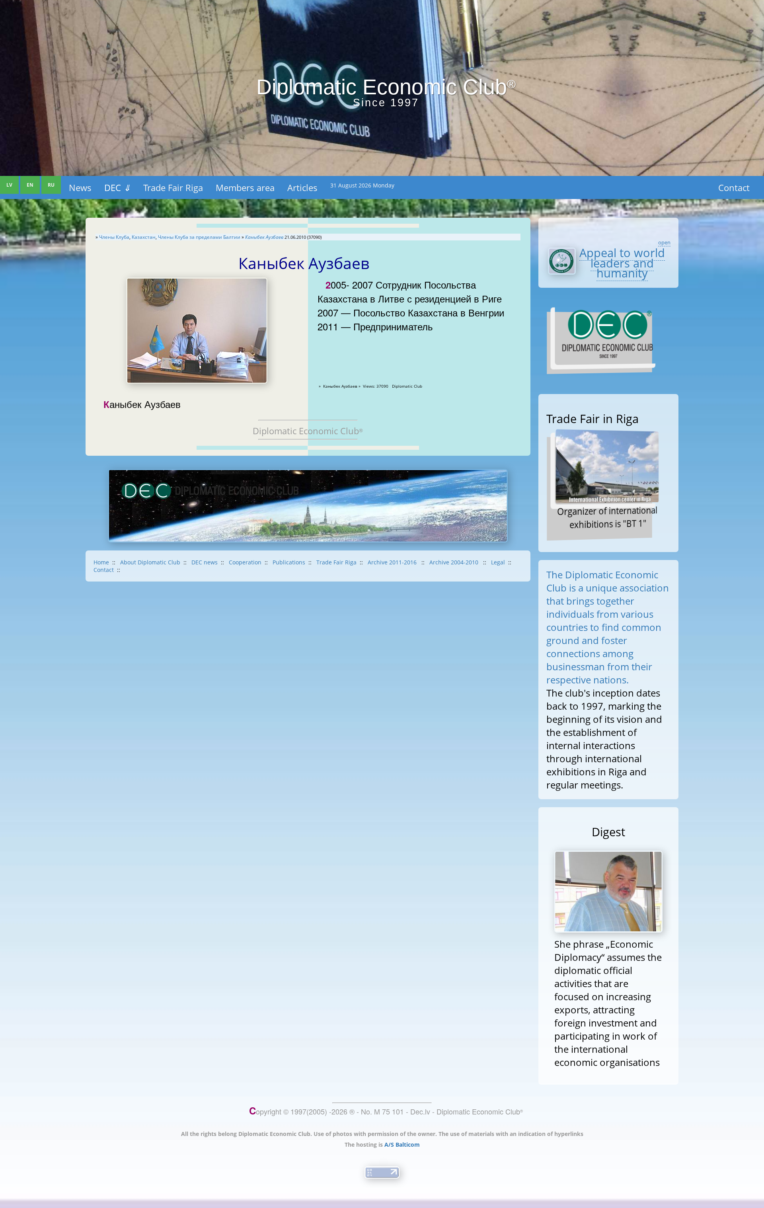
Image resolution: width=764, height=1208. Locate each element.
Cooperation (245, 562)
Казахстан (144, 237)
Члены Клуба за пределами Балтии (199, 237)
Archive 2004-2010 (454, 562)
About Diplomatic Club (150, 562)
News (80, 187)
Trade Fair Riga (173, 187)
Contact (734, 187)
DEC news (204, 562)
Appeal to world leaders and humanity (622, 263)
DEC (117, 187)
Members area (245, 187)
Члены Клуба (114, 237)
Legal (498, 562)
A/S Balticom (402, 1144)
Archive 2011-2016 (393, 562)
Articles (302, 187)
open (664, 242)
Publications (289, 562)
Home (101, 562)
